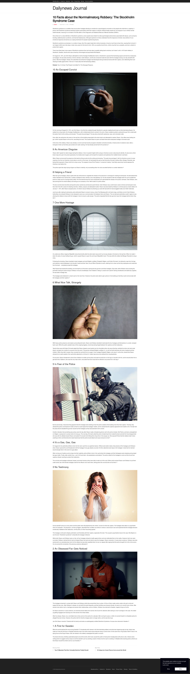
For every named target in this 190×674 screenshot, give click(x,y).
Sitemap (82, 1)
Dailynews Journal (70, 8)
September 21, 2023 (64, 24)
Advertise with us (56, 1)
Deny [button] (168, 669)
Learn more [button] (166, 665)
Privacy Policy (77, 1)
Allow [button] (180, 669)
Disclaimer (68, 1)
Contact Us (62, 1)
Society (72, 24)
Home (72, 1)
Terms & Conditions (89, 1)
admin (55, 24)
